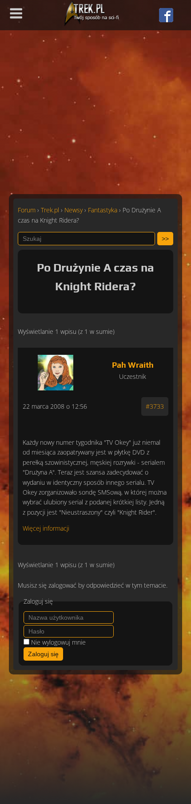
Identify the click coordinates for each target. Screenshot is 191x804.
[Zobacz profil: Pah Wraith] (55, 370)
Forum (27, 210)
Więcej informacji (46, 528)
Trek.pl (50, 210)
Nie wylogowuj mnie (58, 642)
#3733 (155, 406)
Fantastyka (102, 210)
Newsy (73, 210)
